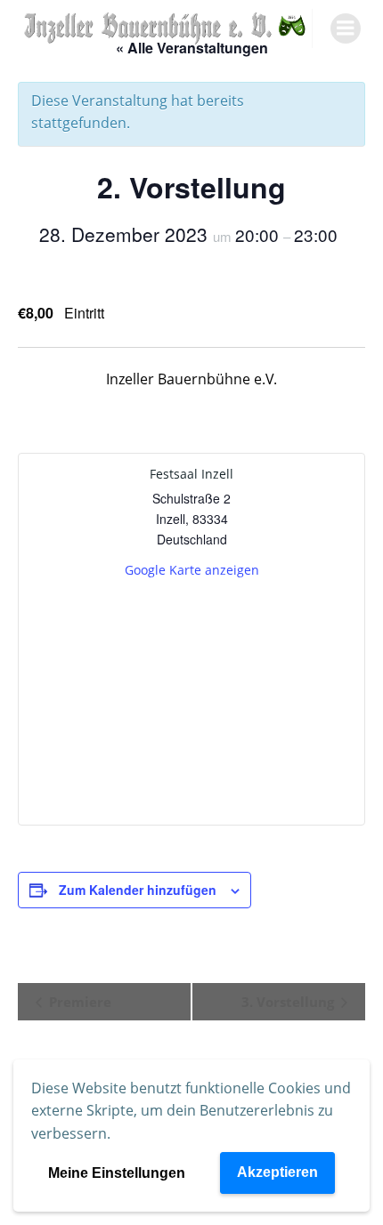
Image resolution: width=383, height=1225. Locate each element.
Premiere (78, 1002)
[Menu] (345, 28)
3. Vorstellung (289, 1002)
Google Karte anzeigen (192, 569)
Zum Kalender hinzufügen (137, 890)
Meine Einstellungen (116, 1173)
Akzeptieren (277, 1172)
